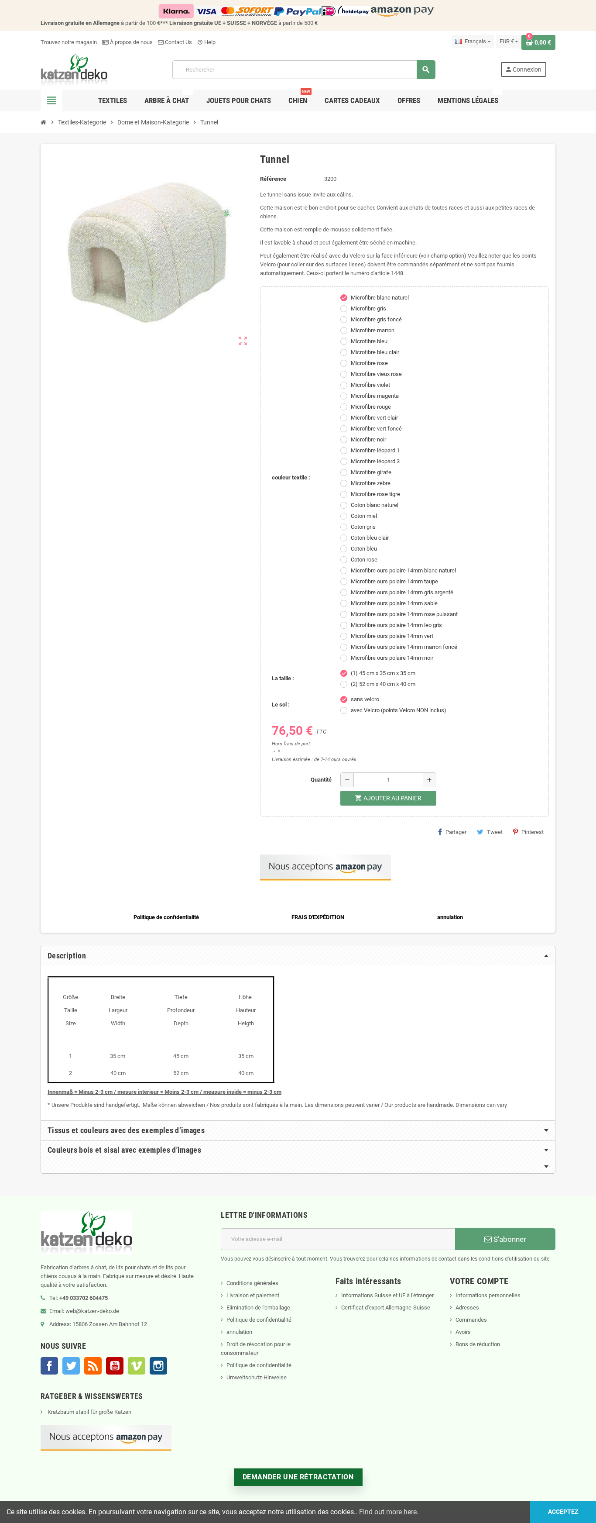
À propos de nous (131, 42)
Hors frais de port (291, 744)
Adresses (467, 1307)
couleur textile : (291, 477)
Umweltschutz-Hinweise (256, 1377)
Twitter (71, 1366)
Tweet (495, 832)
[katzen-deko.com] (74, 69)
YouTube (114, 1366)
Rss (93, 1366)
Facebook (49, 1366)
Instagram (158, 1366)
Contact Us (178, 42)
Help (206, 42)
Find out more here (388, 1512)
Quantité (321, 779)
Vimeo (136, 1366)
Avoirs (463, 1332)
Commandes (471, 1319)
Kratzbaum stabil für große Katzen (88, 1412)
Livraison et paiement (252, 1295)
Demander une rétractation (298, 1477)
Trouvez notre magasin (69, 42)
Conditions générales (252, 1283)
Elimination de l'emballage (258, 1307)
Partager (455, 832)
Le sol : (281, 704)
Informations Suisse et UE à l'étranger (387, 1295)
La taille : (283, 678)
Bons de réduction (478, 1344)
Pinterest (532, 832)
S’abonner (509, 1239)
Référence (273, 179)
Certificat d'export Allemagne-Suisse (385, 1307)
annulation (239, 1332)
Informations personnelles (488, 1295)
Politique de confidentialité (258, 1319)
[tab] (298, 955)
